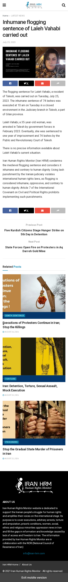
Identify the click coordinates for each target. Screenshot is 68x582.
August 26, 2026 (11, 332)
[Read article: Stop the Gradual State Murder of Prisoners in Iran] (34, 423)
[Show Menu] (4, 5)
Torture (10, 379)
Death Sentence (14, 315)
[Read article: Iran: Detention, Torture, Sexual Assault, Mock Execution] (34, 360)
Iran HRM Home (10, 564)
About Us (27, 564)
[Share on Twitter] (26, 83)
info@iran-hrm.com (34, 553)
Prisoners (11, 442)
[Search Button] (63, 5)
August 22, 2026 (11, 459)
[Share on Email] (42, 83)
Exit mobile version (34, 577)
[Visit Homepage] (33, 5)
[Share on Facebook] (10, 83)
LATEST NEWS (18, 16)
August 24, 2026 (11, 395)
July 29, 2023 (9, 42)
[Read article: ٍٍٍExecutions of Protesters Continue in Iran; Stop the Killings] (34, 296)
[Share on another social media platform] (58, 83)
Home (5, 16)
